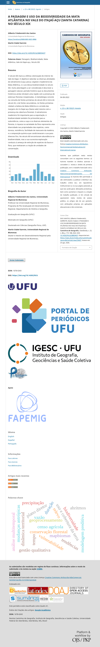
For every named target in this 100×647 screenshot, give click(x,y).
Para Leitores (13, 458)
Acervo (17, 9)
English (11, 436)
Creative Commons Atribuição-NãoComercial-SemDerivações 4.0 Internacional (76, 174)
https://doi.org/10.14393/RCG (25, 275)
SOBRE (39, 569)
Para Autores (12, 462)
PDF (65, 86)
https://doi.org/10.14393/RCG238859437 (28, 53)
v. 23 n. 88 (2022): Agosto (32, 9)
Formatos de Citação (69, 247)
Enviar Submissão (17, 260)
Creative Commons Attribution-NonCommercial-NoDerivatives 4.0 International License (74, 147)
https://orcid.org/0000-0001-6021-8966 (22, 39)
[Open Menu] (8, 2)
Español (11, 440)
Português (12, 444)
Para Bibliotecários (14, 465)
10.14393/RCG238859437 (69, 235)
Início (10, 9)
